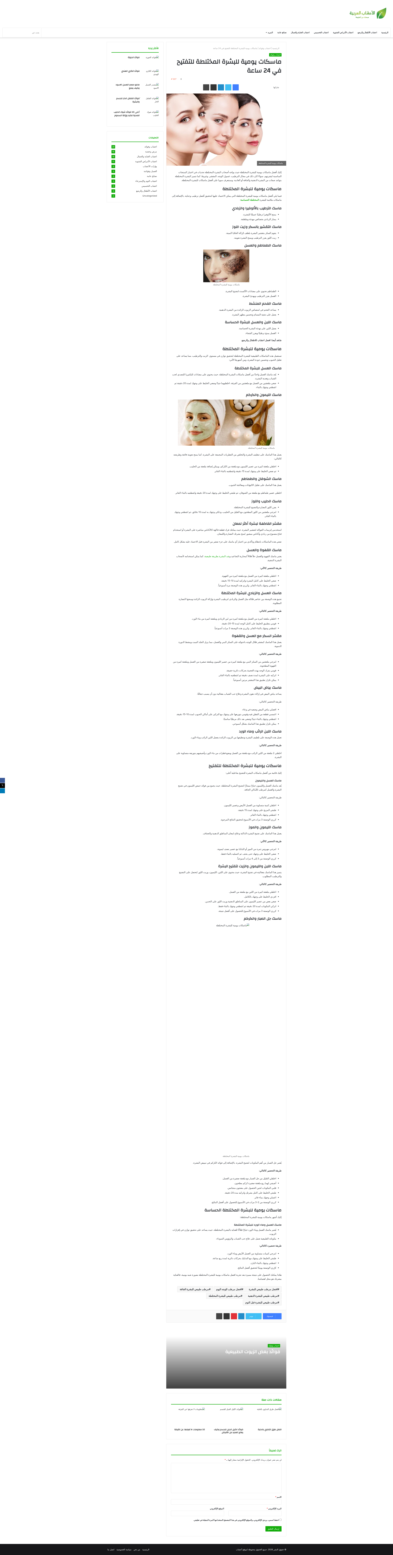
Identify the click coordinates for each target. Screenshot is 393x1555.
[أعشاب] (367, 14)
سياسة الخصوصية (124, 1549)
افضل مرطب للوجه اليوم (229, 1289)
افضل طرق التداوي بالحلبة (270, 1430)
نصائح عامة (282, 32)
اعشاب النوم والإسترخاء (146, 181)
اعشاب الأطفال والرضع (367, 32)
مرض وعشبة (151, 151)
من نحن (137, 1549)
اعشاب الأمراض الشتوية (343, 32)
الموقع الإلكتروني (217, 1508)
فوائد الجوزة (134, 57)
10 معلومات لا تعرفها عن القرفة (189, 1430)
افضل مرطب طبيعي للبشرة (263, 1289)
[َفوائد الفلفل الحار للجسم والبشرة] (150, 102)
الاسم (278, 1497)
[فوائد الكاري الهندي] (150, 75)
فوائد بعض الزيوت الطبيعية (252, 1351)
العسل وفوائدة (150, 171)
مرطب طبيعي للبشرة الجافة (194, 1289)
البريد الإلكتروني (274, 1508)
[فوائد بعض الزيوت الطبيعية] (226, 1358)
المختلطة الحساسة (250, 199)
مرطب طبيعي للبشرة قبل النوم (261, 1302)
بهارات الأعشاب (150, 166)
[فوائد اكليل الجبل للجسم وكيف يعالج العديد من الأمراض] (226, 1417)
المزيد (270, 32)
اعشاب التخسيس (321, 32)
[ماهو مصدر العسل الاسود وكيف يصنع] (150, 89)
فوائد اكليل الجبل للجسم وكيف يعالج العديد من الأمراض (228, 1431)
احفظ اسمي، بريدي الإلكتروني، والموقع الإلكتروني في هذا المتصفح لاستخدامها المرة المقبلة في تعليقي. (236, 1520)
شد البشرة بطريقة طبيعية (217, 556)
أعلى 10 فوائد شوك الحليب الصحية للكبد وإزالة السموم (127, 113)
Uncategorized (149, 196)
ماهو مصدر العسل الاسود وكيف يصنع (128, 86)
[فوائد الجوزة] (150, 61)
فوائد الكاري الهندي (130, 71)
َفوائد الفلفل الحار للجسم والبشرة (128, 100)
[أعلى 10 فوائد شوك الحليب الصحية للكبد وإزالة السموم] (150, 116)
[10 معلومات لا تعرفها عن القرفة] (188, 1417)
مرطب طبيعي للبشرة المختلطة (225, 1295)
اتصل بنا (110, 1549)
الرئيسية (384, 32)
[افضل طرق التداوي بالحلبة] (265, 1417)
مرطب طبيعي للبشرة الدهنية (263, 1295)
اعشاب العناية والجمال (300, 32)
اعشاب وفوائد (265, 48)
